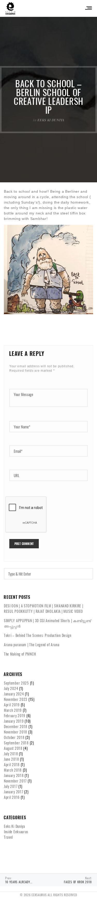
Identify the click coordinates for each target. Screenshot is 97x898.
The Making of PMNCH (20, 654)
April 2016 (12, 797)
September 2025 (16, 683)
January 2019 (14, 721)
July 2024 (11, 688)
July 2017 (10, 786)
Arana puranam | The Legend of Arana (31, 644)
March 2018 (13, 770)
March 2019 (13, 710)
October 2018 (14, 737)
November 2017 (15, 781)
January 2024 (14, 693)
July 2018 (11, 753)
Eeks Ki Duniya (50, 120)
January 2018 (14, 775)
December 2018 (15, 726)
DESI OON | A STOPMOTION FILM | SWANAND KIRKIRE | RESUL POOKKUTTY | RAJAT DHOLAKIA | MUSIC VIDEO (43, 608)
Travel (8, 837)
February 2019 (14, 715)
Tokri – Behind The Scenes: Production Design (37, 635)
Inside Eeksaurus (16, 831)
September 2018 (16, 742)
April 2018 (12, 764)
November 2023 (15, 699)
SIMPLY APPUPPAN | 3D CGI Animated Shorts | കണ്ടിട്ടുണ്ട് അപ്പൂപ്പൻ (47, 623)
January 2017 (13, 791)
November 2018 (15, 732)
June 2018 (11, 759)
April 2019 (12, 704)
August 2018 (13, 748)
